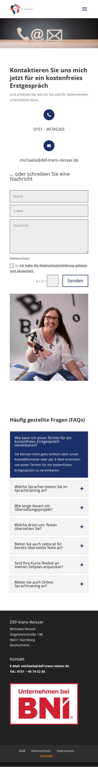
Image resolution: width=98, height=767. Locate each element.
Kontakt (46, 756)
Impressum (65, 751)
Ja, (48, 268)
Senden (75, 281)
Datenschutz (41, 751)
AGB (22, 751)
